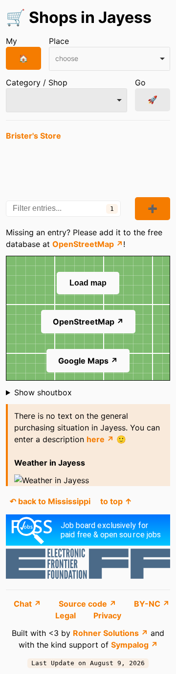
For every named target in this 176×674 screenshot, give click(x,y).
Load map (88, 283)
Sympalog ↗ (134, 645)
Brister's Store (33, 136)
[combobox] (109, 59)
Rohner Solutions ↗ (110, 633)
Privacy (107, 615)
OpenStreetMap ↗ (87, 244)
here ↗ (100, 439)
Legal (66, 615)
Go (140, 82)
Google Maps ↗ (88, 361)
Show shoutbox (43, 392)
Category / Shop (36, 82)
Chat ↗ (28, 604)
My (11, 41)
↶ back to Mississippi (50, 501)
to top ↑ (116, 501)
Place (59, 41)
